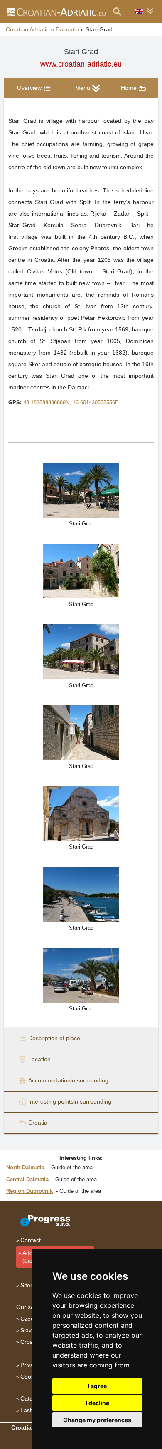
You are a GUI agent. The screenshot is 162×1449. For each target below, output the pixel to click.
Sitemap (31, 1285)
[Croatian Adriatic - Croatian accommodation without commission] (56, 11)
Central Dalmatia (27, 1179)
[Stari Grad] (81, 489)
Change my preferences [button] (97, 1419)
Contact (30, 1240)
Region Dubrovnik (29, 1191)
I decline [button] (97, 1402)
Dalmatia (67, 29)
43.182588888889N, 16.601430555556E (71, 402)
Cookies (31, 1376)
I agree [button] (97, 1385)
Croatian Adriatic (27, 29)
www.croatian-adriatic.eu (81, 64)
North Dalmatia (25, 1167)
